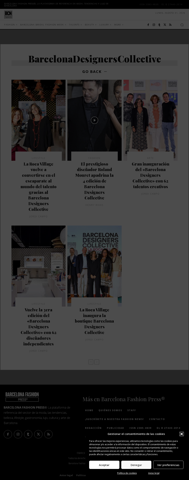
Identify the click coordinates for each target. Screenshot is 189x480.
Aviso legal (153, 473)
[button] (181, 434)
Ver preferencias (168, 465)
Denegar (136, 465)
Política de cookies (127, 473)
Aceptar (104, 465)
